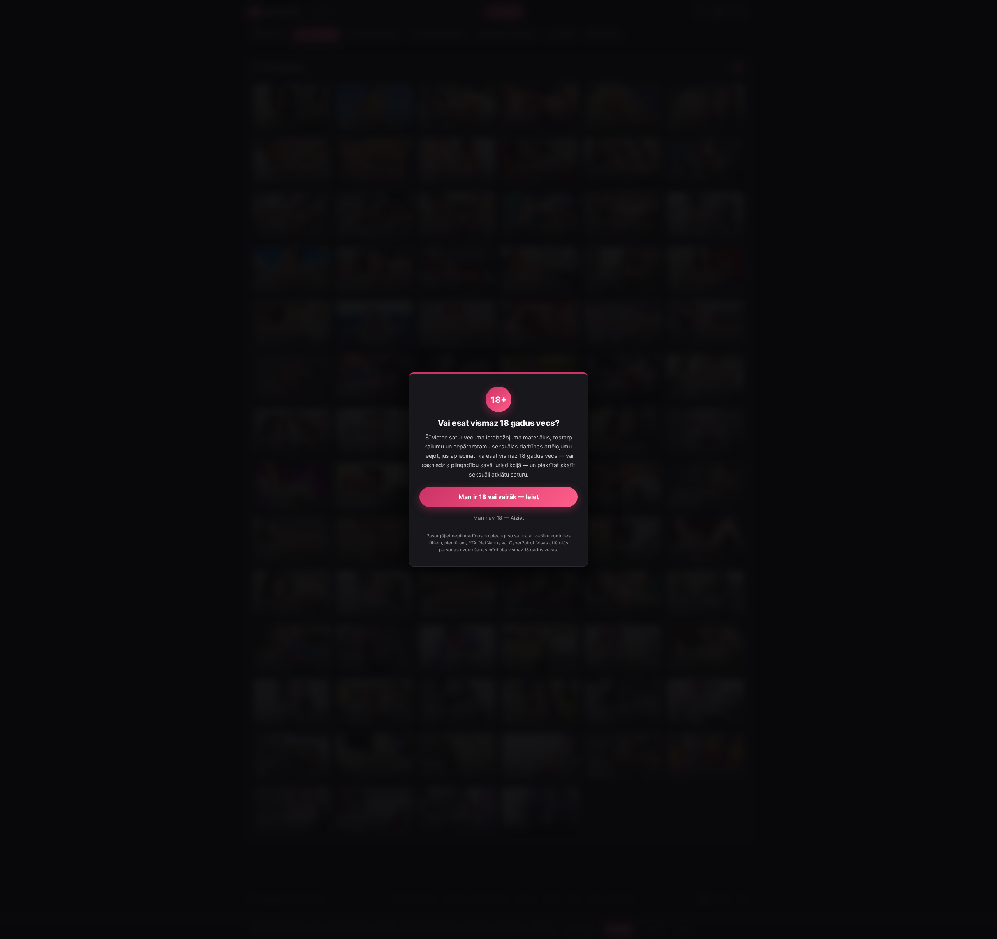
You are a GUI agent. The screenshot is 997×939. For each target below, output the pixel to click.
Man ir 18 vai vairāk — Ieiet (498, 497)
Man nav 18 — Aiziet (498, 518)
